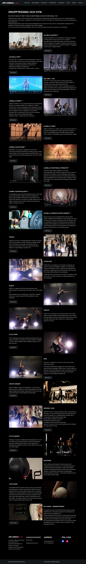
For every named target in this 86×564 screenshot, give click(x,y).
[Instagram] (67, 541)
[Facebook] (63, 541)
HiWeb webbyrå (55, 561)
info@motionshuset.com (32, 543)
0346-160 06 (29, 540)
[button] (26, 220)
